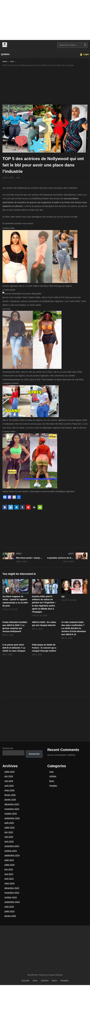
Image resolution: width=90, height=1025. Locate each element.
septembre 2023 (12, 902)
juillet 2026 (9, 772)
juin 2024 (8, 869)
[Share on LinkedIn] (16, 507)
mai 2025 (8, 837)
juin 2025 (8, 832)
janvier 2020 (10, 916)
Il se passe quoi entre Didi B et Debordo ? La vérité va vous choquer (13, 648)
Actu (18, 178)
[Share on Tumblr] (22, 507)
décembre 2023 (11, 888)
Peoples (53, 786)
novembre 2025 (11, 809)
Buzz (51, 781)
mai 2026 (8, 781)
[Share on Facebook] (4, 507)
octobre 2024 (10, 851)
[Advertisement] (45, 20)
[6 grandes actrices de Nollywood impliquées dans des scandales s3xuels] (67, 557)
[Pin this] (28, 507)
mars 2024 (9, 883)
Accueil (25, 980)
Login (85, 54)
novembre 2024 (11, 846)
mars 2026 (9, 790)
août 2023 (9, 906)
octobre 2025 (10, 813)
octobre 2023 (10, 897)
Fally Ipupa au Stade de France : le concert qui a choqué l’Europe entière (44, 648)
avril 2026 (9, 786)
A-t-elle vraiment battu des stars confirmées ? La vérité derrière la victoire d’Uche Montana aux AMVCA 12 (73, 628)
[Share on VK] (34, 507)
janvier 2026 (10, 799)
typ (63, 596)
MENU (6, 54)
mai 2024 (8, 874)
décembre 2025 (11, 804)
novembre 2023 (11, 892)
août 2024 (9, 860)
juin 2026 (8, 776)
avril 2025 (9, 841)
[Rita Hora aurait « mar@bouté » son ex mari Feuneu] (22, 557)
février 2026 (10, 795)
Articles (52, 776)
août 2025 (9, 823)
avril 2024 (9, 878)
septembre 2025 (12, 818)
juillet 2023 (9, 911)
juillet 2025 (9, 827)
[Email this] (40, 507)
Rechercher (7, 748)
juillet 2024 (9, 865)
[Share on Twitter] (10, 507)
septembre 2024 (12, 855)
